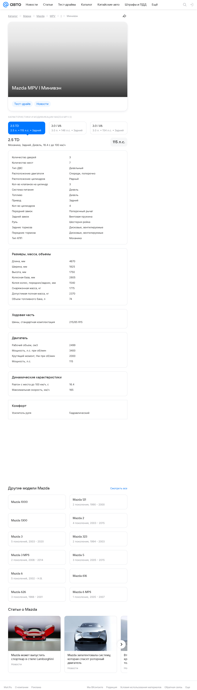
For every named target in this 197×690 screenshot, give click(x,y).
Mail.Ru (8, 687)
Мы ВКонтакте (95, 687)
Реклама (36, 687)
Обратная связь (173, 687)
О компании (21, 687)
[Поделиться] (124, 16)
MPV (52, 16)
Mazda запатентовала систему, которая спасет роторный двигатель (89, 659)
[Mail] (5, 4)
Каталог (13, 16)
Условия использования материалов (140, 687)
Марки (27, 16)
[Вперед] (121, 644)
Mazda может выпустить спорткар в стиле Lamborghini (32, 657)
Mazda (40, 16)
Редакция (111, 687)
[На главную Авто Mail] (14, 4)
